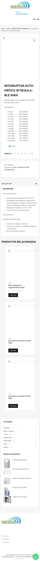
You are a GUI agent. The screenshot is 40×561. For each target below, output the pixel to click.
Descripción (6, 184)
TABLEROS (6, 428)
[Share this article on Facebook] (14, 153)
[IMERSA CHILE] (20, 8)
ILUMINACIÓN (7, 437)
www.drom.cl (20, 558)
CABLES (5, 447)
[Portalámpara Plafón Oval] (7, 475)
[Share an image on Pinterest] (25, 153)
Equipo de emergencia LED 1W (22, 478)
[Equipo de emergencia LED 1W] (7, 484)
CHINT (8, 28)
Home (3, 28)
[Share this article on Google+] (21, 153)
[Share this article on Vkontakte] (28, 153)
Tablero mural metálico (20, 497)
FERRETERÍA (7, 441)
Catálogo (6, 539)
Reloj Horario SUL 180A (20, 487)
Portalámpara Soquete (20, 460)
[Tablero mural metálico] (7, 503)
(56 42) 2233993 (20, 14)
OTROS (5, 434)
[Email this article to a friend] (32, 153)
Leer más (13, 295)
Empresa (6, 536)
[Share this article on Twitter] (18, 153)
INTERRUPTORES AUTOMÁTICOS (20, 28)
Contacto (6, 542)
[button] (35, 19)
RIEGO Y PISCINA (8, 431)
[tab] (20, 183)
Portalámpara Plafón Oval (21, 469)
